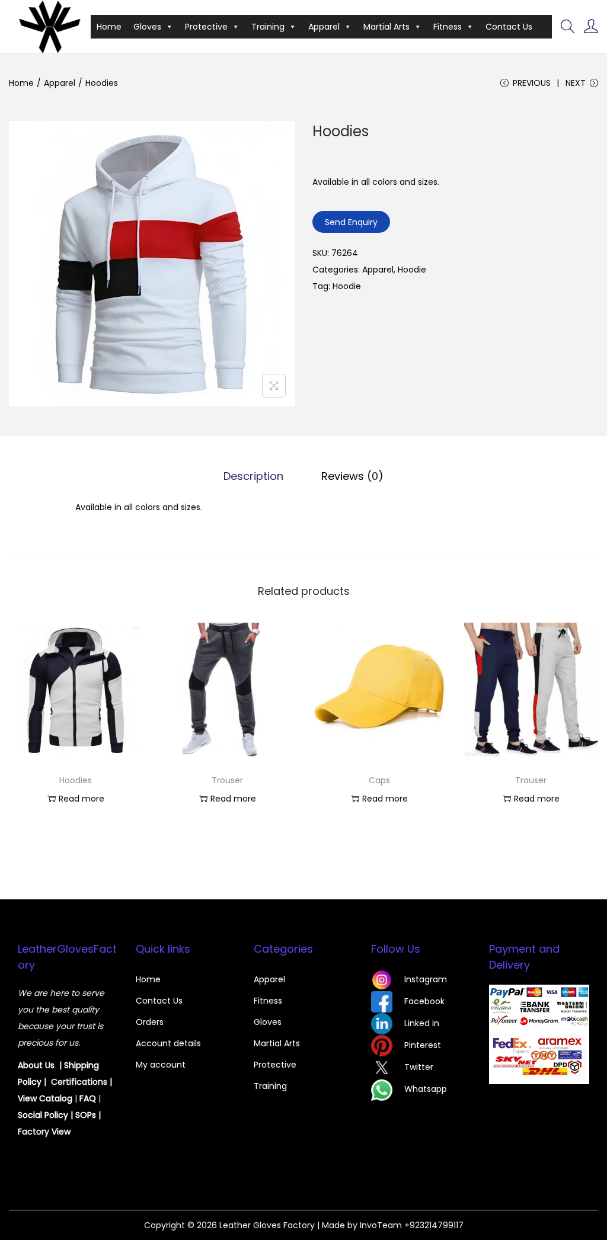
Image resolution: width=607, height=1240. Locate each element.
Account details (168, 1043)
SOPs (85, 1115)
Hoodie (412, 269)
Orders (150, 1022)
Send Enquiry (351, 222)
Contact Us (508, 27)
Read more (81, 799)
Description (253, 476)
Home (109, 27)
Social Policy (43, 1115)
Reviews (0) (352, 476)
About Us (36, 1065)
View (28, 1098)
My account (161, 1065)
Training (268, 27)
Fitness (447, 27)
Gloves (147, 27)
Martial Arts (386, 27)
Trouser (227, 780)
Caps (379, 780)
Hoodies (75, 780)
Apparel (324, 27)
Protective (206, 27)
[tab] (253, 476)
